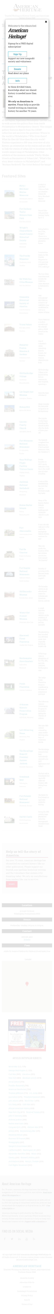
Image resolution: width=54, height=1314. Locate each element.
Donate (17, 69)
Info (17, 80)
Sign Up (17, 54)
